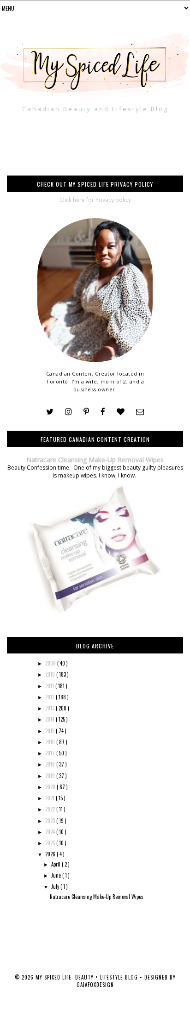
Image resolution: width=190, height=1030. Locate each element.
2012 (50, 697)
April (56, 864)
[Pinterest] (86, 412)
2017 (50, 753)
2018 (50, 764)
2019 (50, 775)
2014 (50, 719)
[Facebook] (103, 412)
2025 (50, 843)
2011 (50, 686)
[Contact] (140, 412)
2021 (50, 798)
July (55, 886)
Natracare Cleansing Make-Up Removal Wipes (95, 459)
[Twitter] (49, 412)
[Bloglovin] (121, 412)
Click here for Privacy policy (95, 200)
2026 (51, 854)
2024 (50, 831)
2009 (51, 663)
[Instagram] (68, 412)
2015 (50, 731)
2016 (50, 742)
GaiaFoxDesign (95, 984)
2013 (50, 708)
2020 (51, 787)
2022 (50, 809)
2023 (50, 820)
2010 (50, 674)
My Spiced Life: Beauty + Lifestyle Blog (88, 977)
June (56, 875)
